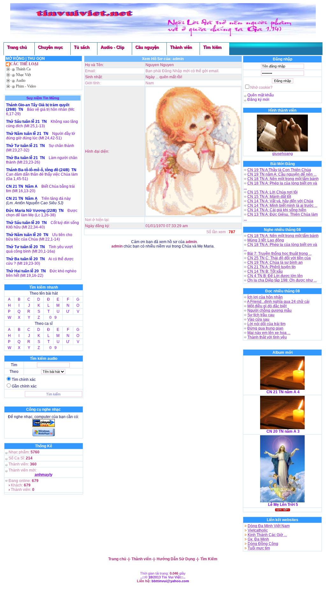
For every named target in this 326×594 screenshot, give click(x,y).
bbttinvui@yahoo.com (170, 581)
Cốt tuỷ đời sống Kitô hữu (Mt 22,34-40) (42, 224)
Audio (20, 80)
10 (150, 577)
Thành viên (181, 47)
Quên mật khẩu (260, 95)
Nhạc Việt (23, 75)
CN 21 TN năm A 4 (283, 392)
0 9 (53, 317)
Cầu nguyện (147, 47)
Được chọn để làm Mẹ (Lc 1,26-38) (41, 212)
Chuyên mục (50, 47)
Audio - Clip (112, 47)
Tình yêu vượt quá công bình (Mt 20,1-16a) (39, 249)
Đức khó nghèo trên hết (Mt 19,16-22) (41, 273)
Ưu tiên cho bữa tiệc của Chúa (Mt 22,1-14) (39, 237)
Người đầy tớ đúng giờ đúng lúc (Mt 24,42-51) (40, 135)
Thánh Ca (23, 69)
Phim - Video (26, 86)
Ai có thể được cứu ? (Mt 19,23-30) (40, 261)
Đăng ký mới (258, 99)
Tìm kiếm (212, 47)
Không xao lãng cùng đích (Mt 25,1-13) (42, 123)
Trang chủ (17, 47)
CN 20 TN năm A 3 (283, 431)
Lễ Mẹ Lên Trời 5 (283, 504)
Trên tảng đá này (56, 198)
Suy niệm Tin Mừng (42, 98)
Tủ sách (81, 47)
